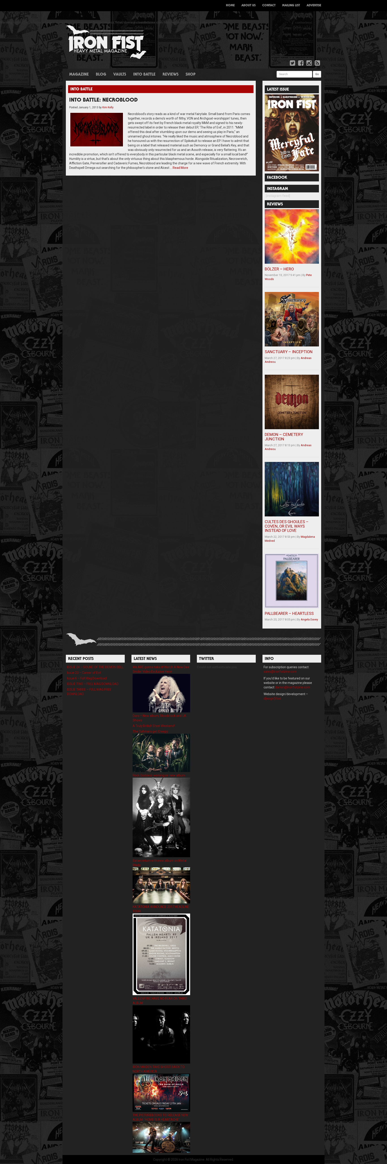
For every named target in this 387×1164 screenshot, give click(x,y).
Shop (191, 75)
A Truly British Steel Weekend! (154, 726)
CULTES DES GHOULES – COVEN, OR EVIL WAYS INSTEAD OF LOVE (287, 526)
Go (317, 74)
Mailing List (291, 5)
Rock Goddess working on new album (159, 775)
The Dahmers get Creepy (150, 731)
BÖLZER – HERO (279, 269)
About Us (248, 5)
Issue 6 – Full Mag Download (87, 678)
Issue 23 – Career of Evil (84, 672)
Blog (101, 75)
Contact (268, 5)
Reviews (170, 75)
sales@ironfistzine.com (280, 671)
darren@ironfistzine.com (292, 687)
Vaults (119, 75)
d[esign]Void (272, 698)
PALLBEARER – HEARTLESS (289, 613)
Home (230, 5)
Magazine (79, 75)
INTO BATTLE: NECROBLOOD (103, 100)
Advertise (314, 5)
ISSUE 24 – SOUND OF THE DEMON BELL (95, 667)
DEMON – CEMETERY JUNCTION (284, 436)
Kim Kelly (108, 107)
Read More (180, 168)
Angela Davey (309, 619)
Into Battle (144, 75)
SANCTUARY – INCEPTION (289, 351)
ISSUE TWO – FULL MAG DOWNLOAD (92, 684)
